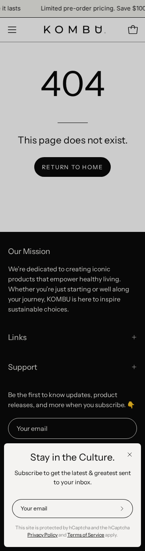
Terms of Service (85, 535)
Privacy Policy (42, 535)
